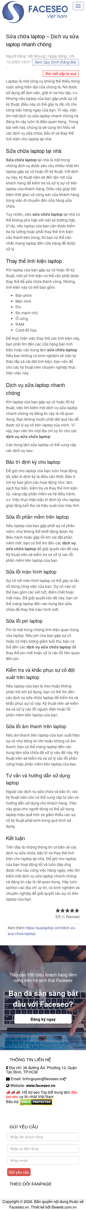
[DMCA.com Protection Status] (36, 1101)
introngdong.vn (18, 1110)
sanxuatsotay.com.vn (23, 1116)
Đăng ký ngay (43, 1019)
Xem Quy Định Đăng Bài (55, 62)
